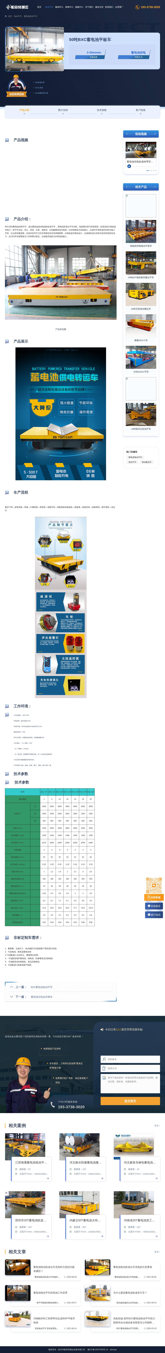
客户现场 (140, 110)
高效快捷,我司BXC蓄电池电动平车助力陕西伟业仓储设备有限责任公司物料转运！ (134, 1321)
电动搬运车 (146, 462)
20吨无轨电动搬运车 (141, 309)
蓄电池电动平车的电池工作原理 (50, 1292)
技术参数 (102, 110)
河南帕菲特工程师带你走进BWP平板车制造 (54, 1320)
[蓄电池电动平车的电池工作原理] (17, 1293)
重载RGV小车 (141, 340)
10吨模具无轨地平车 (141, 429)
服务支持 (99, 7)
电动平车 (49, 7)
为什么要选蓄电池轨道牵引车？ (130, 1292)
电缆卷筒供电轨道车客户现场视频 (141, 161)
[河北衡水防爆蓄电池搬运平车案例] (79, 1146)
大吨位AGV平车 (141, 372)
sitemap (113, 1350)
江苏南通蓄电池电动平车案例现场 (32, 1162)
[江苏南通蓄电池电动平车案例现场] (25, 1146)
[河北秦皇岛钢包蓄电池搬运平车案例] (134, 1146)
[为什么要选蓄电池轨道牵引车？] (97, 1293)
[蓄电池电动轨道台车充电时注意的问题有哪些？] (17, 1267)
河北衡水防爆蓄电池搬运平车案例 (86, 1162)
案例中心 (59, 7)
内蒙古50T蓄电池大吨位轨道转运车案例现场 (86, 1220)
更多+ (157, 1125)
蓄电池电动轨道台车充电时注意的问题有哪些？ (54, 1269)
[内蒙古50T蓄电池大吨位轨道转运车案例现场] (79, 1204)
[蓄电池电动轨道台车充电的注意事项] (97, 1267)
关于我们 (89, 7)
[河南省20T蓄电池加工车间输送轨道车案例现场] (134, 1204)
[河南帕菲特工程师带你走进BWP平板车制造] (17, 1318)
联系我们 (109, 7)
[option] (141, 154)
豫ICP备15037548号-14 (97, 1350)
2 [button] (150, 170)
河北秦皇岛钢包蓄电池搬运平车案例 (141, 1162)
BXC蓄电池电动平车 (42, 987)
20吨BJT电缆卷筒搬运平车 (141, 277)
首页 (39, 7)
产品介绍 (24, 110)
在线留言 (156, 906)
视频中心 (79, 7)
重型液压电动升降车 (42, 997)
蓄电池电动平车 (30, 16)
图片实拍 (63, 110)
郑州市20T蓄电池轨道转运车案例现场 (32, 1220)
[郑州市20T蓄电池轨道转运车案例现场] (25, 1204)
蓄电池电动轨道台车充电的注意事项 (132, 1267)
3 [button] (153, 170)
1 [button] (147, 170)
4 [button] (156, 170)
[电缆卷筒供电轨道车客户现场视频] (141, 150)
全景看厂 (119, 7)
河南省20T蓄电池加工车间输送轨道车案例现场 (141, 1220)
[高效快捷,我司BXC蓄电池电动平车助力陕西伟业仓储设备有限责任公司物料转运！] (97, 1318)
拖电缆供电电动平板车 (141, 246)
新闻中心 (69, 7)
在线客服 (156, 897)
